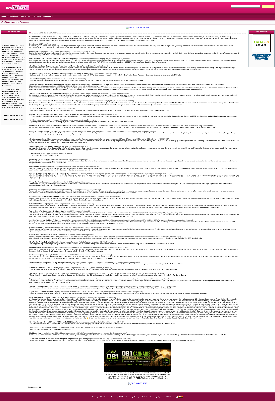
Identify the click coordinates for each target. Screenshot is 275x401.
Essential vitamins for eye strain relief (43, 131)
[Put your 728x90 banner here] (137, 27)
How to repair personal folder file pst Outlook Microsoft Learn (53, 262)
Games (15, 22)
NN (31, 120)
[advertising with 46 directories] (262, 52)
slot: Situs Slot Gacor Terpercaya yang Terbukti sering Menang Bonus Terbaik (58, 66)
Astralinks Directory (149, 397)
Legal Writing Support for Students (43, 292)
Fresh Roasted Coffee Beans (40, 159)
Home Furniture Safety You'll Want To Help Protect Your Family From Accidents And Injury (63, 37)
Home (3, 16)
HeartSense (35, 153)
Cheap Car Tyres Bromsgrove (40, 182)
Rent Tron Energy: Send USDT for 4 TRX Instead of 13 (50, 322)
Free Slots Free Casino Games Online (44, 268)
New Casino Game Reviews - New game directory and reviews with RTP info (58, 73)
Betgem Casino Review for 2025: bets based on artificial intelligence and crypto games (62, 114)
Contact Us (48, 16)
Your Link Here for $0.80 (13, 115)
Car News (33, 189)
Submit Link (14, 16)
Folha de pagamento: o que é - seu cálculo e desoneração (51, 125)
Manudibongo (35, 327)
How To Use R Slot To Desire (40, 242)
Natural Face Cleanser (37, 204)
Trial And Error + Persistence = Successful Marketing (49, 93)
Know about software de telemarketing (44, 196)
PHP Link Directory (126, 397)
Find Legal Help (35, 333)
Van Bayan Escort (36, 273)
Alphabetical (53, 32)
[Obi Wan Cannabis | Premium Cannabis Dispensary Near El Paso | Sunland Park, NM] (137, 371)
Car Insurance (34, 255)
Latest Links (26, 16)
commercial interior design (39, 51)
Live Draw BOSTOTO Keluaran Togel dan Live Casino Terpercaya (53, 58)
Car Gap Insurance (36, 227)
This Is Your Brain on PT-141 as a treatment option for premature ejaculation (58, 339)
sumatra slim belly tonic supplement (43, 146)
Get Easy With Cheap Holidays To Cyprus (44, 220)
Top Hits (37, 16)
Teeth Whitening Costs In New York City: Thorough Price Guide (53, 286)
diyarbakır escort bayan (38, 139)
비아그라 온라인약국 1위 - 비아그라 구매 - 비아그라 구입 (49, 174)
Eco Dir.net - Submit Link (39, 109)
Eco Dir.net (5, 22)
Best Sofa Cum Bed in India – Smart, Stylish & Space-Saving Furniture (55, 297)
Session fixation (36, 79)
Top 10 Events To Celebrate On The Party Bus (46, 211)
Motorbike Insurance (37, 247)
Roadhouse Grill (35, 44)
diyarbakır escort (35, 166)
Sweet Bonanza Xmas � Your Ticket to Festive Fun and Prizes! (53, 101)
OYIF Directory (171, 397)
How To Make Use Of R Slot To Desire (43, 235)
